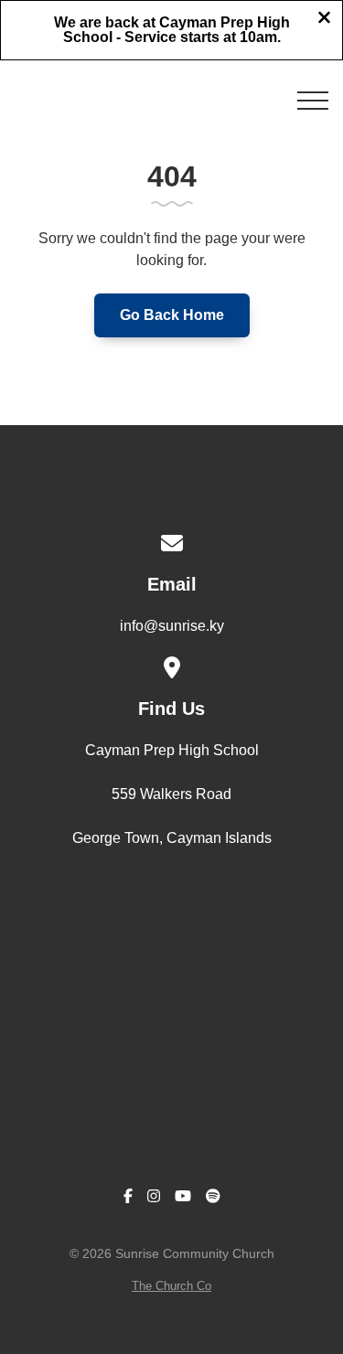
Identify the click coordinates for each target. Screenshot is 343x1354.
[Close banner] (324, 20)
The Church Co (171, 1286)
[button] (312, 100)
